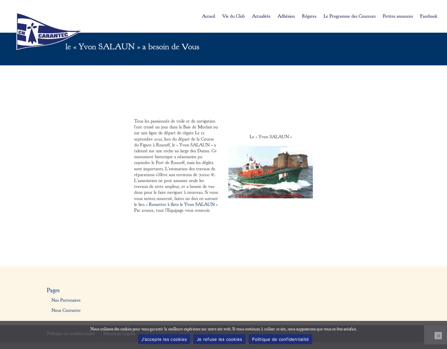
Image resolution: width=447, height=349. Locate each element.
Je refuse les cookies (219, 339)
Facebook (428, 16)
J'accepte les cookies (164, 339)
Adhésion (286, 16)
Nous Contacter (66, 310)
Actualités (261, 16)
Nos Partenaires (65, 300)
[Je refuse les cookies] (438, 336)
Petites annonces (398, 16)
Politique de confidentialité (280, 339)
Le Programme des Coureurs (350, 16)
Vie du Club (233, 16)
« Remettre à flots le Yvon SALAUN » (182, 205)
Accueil (208, 16)
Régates (309, 16)
